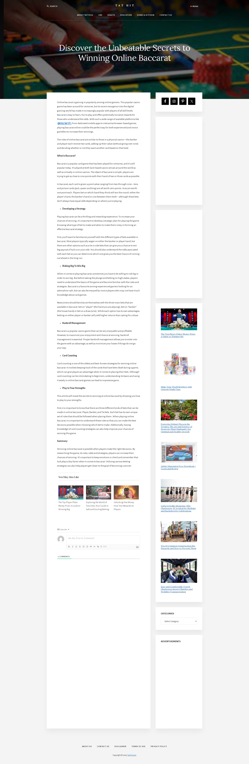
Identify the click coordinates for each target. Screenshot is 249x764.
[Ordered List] (83, 546)
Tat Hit (125, 5)
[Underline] (76, 546)
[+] (105, 546)
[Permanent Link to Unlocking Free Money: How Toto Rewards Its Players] (126, 487)
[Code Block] (94, 546)
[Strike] (80, 546)
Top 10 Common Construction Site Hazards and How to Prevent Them (178, 547)
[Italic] (72, 546)
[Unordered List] (87, 546)
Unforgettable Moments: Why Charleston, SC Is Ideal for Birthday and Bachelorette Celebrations (178, 508)
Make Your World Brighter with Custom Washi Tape (176, 388)
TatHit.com (131, 755)
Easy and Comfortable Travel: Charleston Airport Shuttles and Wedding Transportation (177, 589)
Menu (195, 6)
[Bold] (69, 546)
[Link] (98, 546)
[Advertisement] (179, 161)
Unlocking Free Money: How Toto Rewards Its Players (124, 506)
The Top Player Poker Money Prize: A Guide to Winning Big (69, 506)
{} (101, 546)
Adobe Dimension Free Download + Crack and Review (178, 467)
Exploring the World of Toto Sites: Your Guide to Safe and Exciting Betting (97, 506)
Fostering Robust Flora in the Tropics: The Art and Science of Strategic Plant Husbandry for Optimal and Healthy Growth (176, 428)
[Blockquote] (91, 546)
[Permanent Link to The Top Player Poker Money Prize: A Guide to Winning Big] (70, 487)
